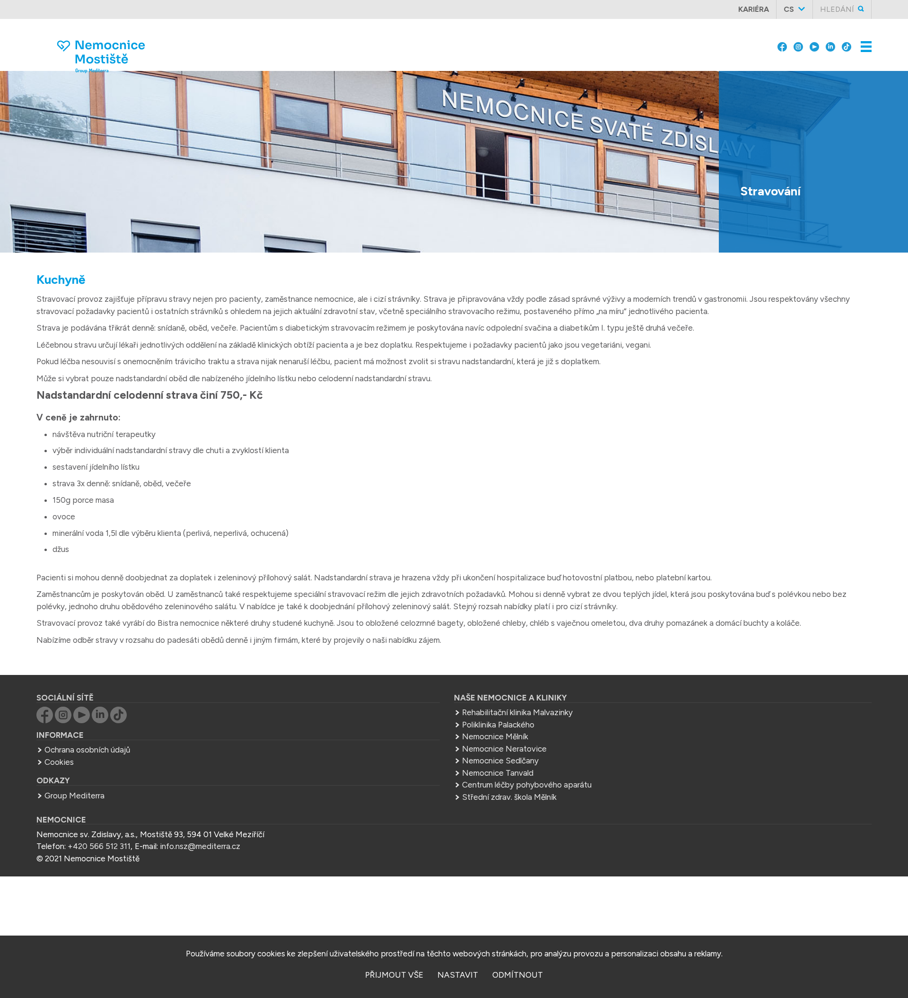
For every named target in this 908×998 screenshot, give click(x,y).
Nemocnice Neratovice (504, 748)
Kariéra (753, 9)
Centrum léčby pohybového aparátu (527, 784)
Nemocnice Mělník (495, 736)
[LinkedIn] (830, 39)
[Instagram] (798, 39)
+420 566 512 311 (99, 846)
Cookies (59, 762)
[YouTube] (814, 39)
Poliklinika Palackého (498, 724)
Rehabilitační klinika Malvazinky (517, 712)
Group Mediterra (74, 795)
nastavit (457, 975)
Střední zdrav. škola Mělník (509, 797)
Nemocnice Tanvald (497, 773)
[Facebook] (782, 39)
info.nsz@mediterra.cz (200, 846)
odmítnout (517, 975)
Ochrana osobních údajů (87, 749)
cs (789, 9)
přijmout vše (394, 975)
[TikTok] (846, 39)
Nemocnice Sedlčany (500, 760)
